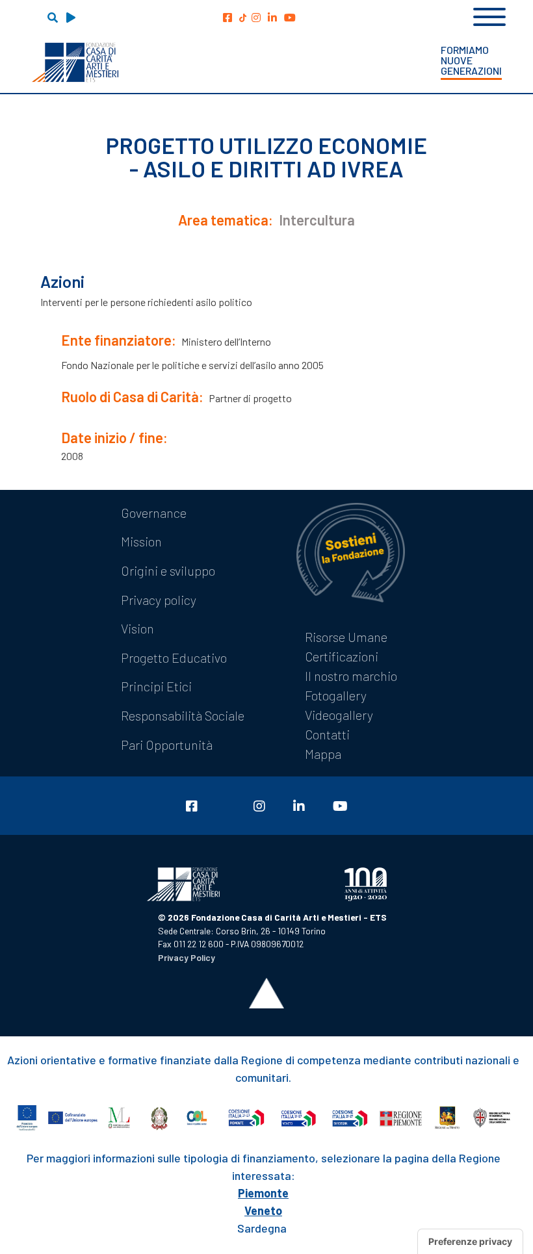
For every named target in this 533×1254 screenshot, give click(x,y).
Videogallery (339, 715)
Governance (154, 512)
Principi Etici (156, 686)
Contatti (327, 734)
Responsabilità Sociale (182, 715)
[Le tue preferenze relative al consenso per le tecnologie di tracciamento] (470, 1241)
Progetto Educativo (174, 657)
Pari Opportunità (167, 744)
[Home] (75, 62)
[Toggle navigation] (489, 15)
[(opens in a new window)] (227, 17)
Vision (137, 628)
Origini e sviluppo (168, 570)
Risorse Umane (346, 637)
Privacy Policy (186, 957)
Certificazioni (341, 656)
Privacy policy (158, 600)
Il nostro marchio (351, 676)
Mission (141, 541)
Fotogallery (336, 695)
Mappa (323, 753)
